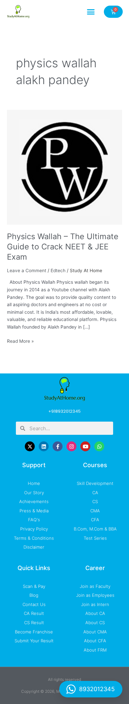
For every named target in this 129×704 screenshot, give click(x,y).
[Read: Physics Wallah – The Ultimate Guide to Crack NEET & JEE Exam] (64, 167)
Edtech (58, 270)
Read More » (20, 340)
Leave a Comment (26, 270)
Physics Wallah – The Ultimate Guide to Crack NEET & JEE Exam (62, 247)
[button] (91, 11)
